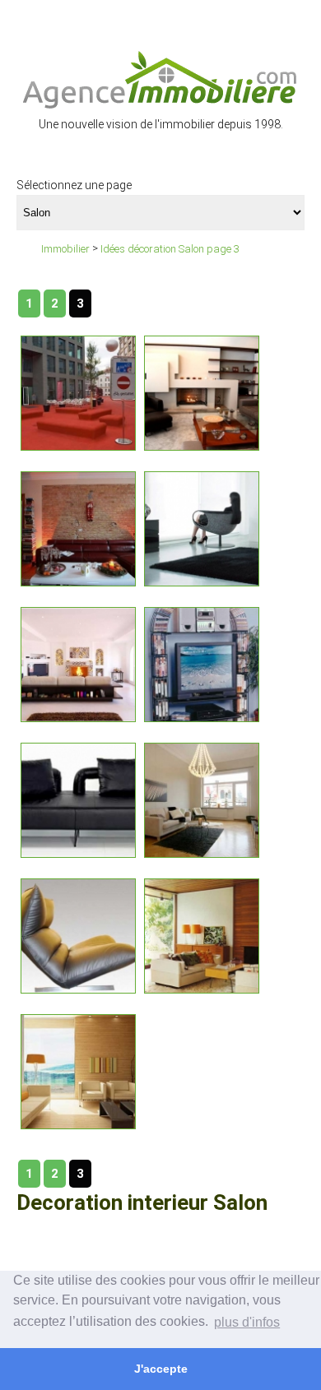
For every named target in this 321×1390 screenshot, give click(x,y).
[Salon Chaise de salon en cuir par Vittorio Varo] (78, 935)
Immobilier (65, 249)
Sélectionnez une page (74, 185)
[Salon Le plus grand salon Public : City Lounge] (78, 392)
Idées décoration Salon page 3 (170, 249)
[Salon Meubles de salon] (201, 935)
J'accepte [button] (161, 1368)
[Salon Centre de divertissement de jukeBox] (201, 663)
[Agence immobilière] (160, 79)
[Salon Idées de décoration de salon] (201, 799)
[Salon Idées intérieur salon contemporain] (201, 392)
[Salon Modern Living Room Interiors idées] (78, 527)
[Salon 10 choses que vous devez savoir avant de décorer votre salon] (78, 663)
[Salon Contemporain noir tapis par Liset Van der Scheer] (201, 527)
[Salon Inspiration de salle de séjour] (78, 1070)
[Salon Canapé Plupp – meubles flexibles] (78, 799)
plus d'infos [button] (247, 1322)
